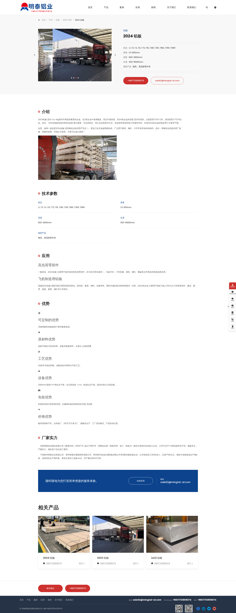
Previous (34, 57)
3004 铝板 (49, 557)
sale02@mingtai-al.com (167, 80)
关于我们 (171, 7)
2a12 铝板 (156, 557)
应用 (137, 7)
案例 (122, 7)
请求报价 (50, 588)
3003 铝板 (103, 557)
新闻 (153, 7)
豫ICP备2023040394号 (53, 608)
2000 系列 (67, 20)
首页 (90, 7)
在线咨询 (141, 480)
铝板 (58, 20)
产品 (106, 7)
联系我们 (191, 7)
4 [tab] (78, 77)
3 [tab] (75, 77)
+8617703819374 (136, 80)
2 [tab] (73, 77)
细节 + (82, 563)
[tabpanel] (75, 55)
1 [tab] (71, 77)
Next (115, 57)
